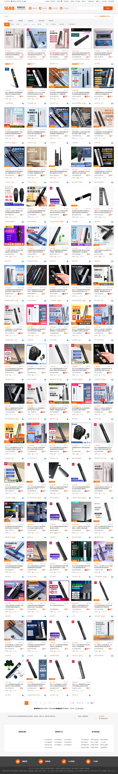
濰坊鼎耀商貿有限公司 (55, 688)
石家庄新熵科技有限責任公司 (77, 609)
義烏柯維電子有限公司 (77, 214)
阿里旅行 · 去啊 (54, 771)
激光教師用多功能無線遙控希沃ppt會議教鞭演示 (58, 53)
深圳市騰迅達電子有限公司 (55, 491)
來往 (96, 771)
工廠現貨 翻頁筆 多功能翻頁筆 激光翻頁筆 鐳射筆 (103, 251)
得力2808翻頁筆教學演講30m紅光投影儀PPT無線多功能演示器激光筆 (58, 369)
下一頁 (72, 703)
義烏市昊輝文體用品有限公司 (32, 648)
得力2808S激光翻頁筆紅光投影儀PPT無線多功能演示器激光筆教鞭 (81, 369)
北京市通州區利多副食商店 (70, 742)
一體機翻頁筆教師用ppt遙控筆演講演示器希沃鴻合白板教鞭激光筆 (103, 93)
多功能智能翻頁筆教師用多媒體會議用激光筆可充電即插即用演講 (14, 566)
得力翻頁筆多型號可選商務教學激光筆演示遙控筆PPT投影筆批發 (14, 527)
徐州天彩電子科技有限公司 (55, 96)
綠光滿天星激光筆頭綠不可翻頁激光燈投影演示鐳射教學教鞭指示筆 (103, 53)
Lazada (113, 771)
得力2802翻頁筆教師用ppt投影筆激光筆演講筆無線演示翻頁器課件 (14, 369)
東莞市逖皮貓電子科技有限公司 (32, 609)
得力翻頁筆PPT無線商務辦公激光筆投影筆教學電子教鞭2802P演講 (58, 290)
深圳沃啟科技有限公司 (99, 648)
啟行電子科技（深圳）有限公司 (55, 254)
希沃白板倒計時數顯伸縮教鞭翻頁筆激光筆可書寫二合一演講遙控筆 (58, 93)
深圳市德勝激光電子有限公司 (77, 175)
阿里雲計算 (70, 771)
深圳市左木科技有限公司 (77, 96)
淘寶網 (36, 771)
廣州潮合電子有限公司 (99, 530)
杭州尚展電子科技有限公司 (99, 333)
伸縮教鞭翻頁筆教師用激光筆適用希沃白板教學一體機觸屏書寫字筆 (36, 172)
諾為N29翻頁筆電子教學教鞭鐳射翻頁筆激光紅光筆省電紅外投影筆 (14, 93)
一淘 (48, 771)
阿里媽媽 (61, 771)
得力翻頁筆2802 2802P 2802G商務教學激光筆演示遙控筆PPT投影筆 (36, 93)
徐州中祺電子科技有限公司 (55, 136)
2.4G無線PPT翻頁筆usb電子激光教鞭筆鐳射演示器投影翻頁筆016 (14, 251)
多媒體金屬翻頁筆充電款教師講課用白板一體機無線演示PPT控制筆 (14, 172)
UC (88, 771)
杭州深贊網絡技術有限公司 (32, 491)
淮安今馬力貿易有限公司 (99, 609)
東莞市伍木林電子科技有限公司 (99, 254)
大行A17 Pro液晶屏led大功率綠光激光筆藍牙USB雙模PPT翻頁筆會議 (81, 527)
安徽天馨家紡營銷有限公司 (97, 739)
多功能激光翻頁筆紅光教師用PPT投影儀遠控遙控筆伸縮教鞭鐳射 (103, 487)
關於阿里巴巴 (75, 768)
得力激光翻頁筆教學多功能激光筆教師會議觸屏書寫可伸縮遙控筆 (103, 606)
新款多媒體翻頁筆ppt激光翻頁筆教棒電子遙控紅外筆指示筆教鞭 (36, 330)
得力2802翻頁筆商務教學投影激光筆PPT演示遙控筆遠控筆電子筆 (81, 566)
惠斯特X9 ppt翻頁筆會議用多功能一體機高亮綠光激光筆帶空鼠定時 (81, 606)
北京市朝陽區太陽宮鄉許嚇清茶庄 (62, 739)
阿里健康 (103, 771)
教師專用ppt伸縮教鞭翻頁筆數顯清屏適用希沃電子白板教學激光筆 (36, 132)
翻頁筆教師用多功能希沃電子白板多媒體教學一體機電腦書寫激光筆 (103, 290)
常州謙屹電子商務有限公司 (32, 570)
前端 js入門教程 (94, 742)
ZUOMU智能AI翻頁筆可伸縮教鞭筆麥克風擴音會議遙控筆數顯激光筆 (81, 93)
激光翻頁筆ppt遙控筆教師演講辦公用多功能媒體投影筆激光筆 (36, 645)
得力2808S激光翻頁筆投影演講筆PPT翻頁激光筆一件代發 (36, 487)
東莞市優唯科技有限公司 (10, 214)
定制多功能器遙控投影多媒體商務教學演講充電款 (81, 53)
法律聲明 (57, 768)
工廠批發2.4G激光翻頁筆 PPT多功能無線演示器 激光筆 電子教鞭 (81, 172)
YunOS (76, 771)
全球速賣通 (30, 771)
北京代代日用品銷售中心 (50, 747)
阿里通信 (81, 771)
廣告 (45, 55)
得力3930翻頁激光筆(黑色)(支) (57, 605)
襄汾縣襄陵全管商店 (86, 745)
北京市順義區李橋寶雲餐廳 (51, 742)
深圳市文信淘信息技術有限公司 (99, 214)
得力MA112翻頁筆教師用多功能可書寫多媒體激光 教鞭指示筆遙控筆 (81, 330)
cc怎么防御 (103, 742)
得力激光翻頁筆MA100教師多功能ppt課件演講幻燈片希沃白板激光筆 (14, 645)
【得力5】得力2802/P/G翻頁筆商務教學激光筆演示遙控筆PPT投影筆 (59, 211)
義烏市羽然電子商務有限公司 (55, 570)
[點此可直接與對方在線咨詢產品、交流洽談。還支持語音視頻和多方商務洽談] (112, 64)
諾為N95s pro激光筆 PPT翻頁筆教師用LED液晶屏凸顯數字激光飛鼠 (103, 330)
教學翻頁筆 (82, 59)
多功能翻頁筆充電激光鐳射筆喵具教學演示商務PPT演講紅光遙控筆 (14, 290)
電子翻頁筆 (40, 59)
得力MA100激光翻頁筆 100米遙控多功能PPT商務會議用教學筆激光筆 (58, 685)
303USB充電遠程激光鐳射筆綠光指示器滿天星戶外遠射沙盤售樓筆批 (14, 685)
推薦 (22, 55)
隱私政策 (68, 768)
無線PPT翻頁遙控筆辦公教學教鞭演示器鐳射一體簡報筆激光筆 (58, 251)
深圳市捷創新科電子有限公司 (77, 57)
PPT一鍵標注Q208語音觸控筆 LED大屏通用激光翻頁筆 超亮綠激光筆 (103, 645)
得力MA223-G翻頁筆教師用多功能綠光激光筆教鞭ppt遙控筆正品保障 (81, 685)
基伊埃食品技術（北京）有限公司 (52, 745)
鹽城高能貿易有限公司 (32, 96)
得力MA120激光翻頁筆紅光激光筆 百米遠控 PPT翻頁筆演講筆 (81, 645)
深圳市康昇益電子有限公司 (32, 372)
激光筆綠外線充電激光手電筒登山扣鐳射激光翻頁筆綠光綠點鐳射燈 (81, 211)
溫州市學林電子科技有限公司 (10, 688)
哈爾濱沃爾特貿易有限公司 (97, 747)
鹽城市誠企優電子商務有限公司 (55, 530)
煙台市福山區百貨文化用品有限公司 (32, 688)
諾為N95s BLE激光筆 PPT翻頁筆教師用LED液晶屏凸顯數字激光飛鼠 (36, 527)
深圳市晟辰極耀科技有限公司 (77, 254)
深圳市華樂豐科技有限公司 (32, 214)
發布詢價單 (101, 716)
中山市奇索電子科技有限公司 (32, 333)
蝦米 (65, 771)
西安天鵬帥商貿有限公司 (55, 609)
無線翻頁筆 (57, 59)
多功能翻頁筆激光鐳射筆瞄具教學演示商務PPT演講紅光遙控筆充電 (36, 251)
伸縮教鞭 (15, 59)
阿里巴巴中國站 (23, 771)
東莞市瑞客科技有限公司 (10, 609)
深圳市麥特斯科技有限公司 (32, 254)
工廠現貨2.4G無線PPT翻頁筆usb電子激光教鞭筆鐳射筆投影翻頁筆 (14, 211)
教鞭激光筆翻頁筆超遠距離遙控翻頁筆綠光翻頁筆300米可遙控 (58, 172)
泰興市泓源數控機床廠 (105, 745)
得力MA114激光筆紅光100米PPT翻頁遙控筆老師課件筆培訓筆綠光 (103, 566)
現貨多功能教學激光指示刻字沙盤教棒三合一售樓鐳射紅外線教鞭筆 (36, 290)
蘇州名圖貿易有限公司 (32, 57)
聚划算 (44, 771)
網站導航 (87, 768)
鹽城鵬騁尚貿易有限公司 (55, 648)
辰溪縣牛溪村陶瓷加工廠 (97, 745)
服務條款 (63, 768)
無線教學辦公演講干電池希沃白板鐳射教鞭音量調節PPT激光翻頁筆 (81, 251)
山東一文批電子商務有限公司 (10, 333)
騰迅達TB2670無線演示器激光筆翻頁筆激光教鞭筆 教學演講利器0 (59, 487)
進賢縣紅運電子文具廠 (32, 293)
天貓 (40, 771)
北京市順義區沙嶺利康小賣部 (61, 745)
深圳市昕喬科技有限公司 (10, 254)
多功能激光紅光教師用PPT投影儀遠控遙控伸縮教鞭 (14, 53)
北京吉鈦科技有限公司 (49, 739)
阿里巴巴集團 (5, 771)
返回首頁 (72, 708)
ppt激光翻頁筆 (8, 59)
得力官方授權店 (54, 293)
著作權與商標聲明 (49, 768)
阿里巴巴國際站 (14, 771)
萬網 (85, 771)
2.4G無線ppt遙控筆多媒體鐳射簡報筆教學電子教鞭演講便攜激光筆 (36, 211)
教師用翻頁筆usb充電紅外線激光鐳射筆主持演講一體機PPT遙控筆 (81, 132)
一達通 (108, 771)
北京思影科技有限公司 (32, 530)
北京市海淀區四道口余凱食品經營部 (72, 739)
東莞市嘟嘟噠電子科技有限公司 (10, 57)
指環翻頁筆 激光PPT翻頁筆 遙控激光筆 (36, 369)
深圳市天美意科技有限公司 (99, 175)
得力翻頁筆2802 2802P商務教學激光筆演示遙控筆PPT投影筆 (14, 330)
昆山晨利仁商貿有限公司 (77, 688)
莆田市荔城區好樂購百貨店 (107, 739)
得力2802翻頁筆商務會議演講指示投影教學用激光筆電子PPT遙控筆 (36, 685)
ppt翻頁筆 (29, 59)
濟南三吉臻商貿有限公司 (77, 372)
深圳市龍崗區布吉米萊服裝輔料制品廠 (90, 739)
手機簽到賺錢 (103, 747)
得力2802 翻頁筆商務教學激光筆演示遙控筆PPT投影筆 (59, 527)
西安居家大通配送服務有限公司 (89, 747)
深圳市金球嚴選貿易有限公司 (99, 293)
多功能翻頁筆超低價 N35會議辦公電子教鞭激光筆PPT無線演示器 (103, 172)
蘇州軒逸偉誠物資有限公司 (77, 570)
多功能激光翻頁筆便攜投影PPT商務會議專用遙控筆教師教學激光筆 (14, 132)
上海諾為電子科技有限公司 (10, 96)
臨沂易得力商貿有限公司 (77, 491)
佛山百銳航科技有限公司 (10, 570)
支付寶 (92, 771)
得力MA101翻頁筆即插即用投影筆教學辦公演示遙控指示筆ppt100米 (81, 290)
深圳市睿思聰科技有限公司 (77, 530)
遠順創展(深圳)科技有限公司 (10, 293)
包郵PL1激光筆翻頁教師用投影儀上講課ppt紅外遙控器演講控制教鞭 (103, 527)
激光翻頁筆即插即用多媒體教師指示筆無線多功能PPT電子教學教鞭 (36, 606)
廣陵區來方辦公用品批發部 (10, 372)
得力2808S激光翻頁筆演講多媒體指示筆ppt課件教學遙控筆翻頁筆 (81, 487)
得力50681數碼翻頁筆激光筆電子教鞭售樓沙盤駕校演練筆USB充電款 (59, 566)
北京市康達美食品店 (69, 745)
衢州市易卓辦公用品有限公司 (10, 648)
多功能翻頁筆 (64, 59)
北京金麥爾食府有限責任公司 (61, 742)
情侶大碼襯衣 (84, 742)
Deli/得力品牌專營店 (77, 293)
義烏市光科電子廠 (98, 57)
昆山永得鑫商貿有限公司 (77, 648)
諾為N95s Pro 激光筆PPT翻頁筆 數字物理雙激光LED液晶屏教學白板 (59, 330)
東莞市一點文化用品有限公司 (10, 530)
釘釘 (99, 771)
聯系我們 (82, 768)
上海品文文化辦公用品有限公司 (99, 570)
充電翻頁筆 (87, 59)
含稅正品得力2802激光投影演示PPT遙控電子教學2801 (36, 53)
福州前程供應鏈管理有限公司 (55, 372)
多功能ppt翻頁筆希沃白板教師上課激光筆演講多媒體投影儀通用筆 (14, 606)
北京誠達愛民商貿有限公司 (55, 333)
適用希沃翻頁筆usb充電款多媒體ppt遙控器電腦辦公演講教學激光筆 (59, 132)
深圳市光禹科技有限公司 (55, 175)
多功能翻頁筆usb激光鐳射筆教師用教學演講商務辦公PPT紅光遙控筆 (103, 132)
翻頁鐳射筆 (85, 716)
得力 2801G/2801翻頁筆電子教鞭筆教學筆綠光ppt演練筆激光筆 (59, 645)
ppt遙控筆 (19, 59)
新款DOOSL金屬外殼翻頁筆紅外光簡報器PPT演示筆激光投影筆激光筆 (103, 211)
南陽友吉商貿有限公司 (55, 214)
